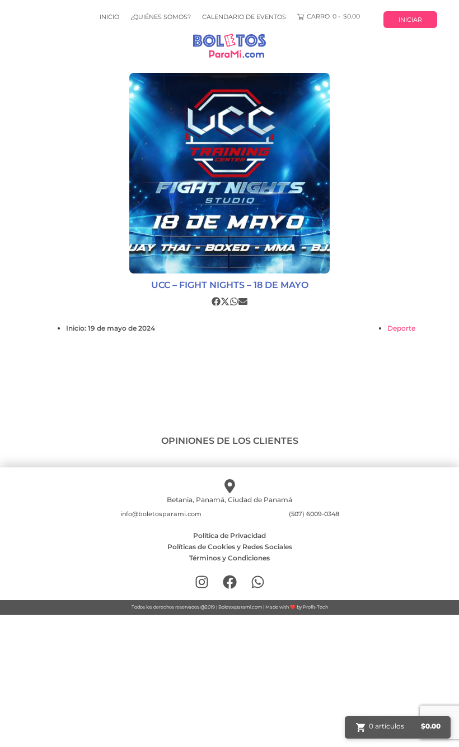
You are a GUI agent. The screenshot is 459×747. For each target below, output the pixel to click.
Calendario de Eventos (244, 17)
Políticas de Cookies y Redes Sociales (229, 546)
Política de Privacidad (229, 535)
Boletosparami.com (240, 607)
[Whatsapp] (258, 582)
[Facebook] (230, 582)
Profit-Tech (315, 607)
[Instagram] (202, 582)
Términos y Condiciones (229, 558)
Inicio (109, 17)
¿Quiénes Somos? (160, 17)
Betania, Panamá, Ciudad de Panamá (229, 499)
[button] (216, 301)
